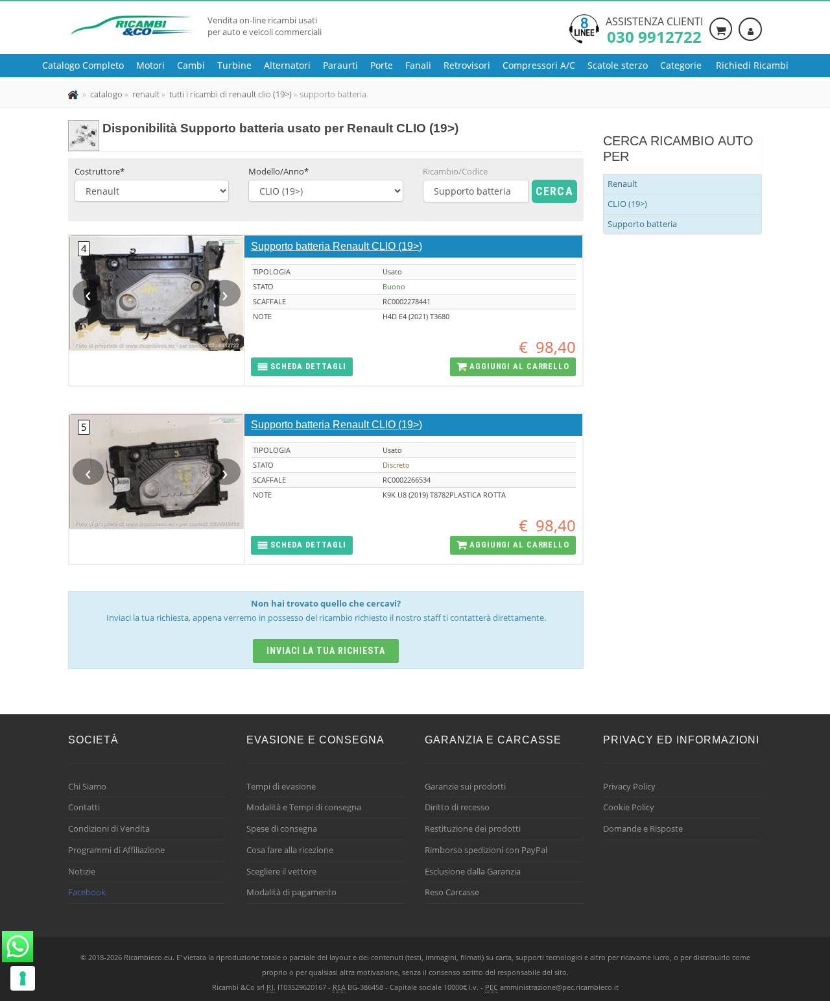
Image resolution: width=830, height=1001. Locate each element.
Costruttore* (99, 171)
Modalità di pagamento (291, 892)
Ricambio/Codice (455, 171)
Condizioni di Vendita (109, 828)
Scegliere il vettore (281, 871)
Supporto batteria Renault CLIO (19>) (336, 246)
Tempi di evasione (281, 786)
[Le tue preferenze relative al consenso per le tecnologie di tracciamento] (22, 978)
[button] (302, 366)
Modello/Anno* (278, 171)
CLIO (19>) (627, 204)
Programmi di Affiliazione (116, 850)
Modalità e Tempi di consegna (303, 807)
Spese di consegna (281, 828)
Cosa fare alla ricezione (289, 850)
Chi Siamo (87, 786)
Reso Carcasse (452, 892)
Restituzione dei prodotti (473, 828)
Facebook (87, 892)
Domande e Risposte (643, 828)
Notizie (81, 871)
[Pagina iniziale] (74, 94)
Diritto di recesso (457, 807)
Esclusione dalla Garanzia (473, 871)
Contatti (84, 807)
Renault (622, 183)
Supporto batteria (642, 224)
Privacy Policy (629, 786)
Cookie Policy (628, 807)
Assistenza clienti (654, 29)
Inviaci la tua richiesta (326, 650)
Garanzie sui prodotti (465, 786)
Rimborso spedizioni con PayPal (486, 850)
